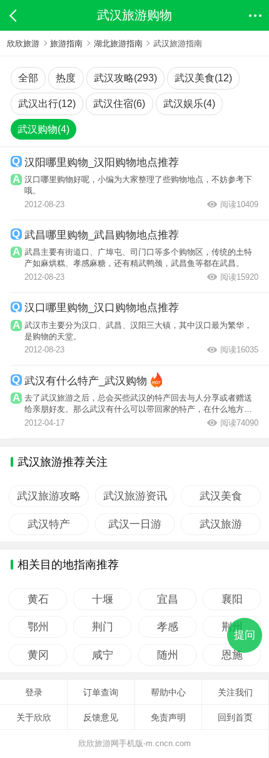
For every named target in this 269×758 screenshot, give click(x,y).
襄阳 (231, 599)
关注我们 (235, 692)
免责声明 (168, 717)
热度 (66, 78)
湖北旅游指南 (118, 43)
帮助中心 (168, 692)
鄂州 (38, 627)
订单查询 (100, 692)
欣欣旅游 (23, 43)
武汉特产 (49, 524)
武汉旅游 (221, 524)
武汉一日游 (134, 524)
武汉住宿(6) (119, 103)
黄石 (38, 599)
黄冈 (38, 655)
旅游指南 (66, 43)
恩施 (231, 655)
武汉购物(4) (43, 129)
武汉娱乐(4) (189, 103)
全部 (28, 78)
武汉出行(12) (47, 103)
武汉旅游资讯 (134, 496)
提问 (244, 635)
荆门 (102, 627)
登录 (34, 692)
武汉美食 (221, 496)
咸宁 (102, 655)
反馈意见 (100, 717)
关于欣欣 (33, 717)
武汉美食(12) (203, 78)
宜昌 (167, 599)
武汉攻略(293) (125, 78)
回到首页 (235, 717)
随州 (167, 655)
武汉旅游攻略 (49, 496)
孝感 (167, 627)
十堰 (102, 599)
